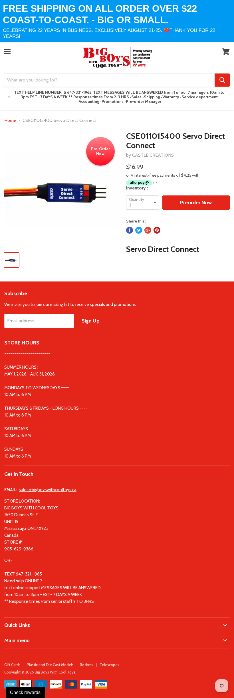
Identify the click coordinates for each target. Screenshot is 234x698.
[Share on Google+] (147, 230)
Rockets (86, 664)
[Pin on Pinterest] (157, 230)
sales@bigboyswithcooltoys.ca (47, 489)
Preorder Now (196, 202)
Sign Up (91, 321)
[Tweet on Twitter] (138, 230)
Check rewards (25, 692)
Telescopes (109, 664)
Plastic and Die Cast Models (50, 664)
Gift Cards (12, 664)
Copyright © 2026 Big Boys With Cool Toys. (40, 672)
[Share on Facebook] (129, 230)
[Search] (222, 80)
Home (10, 120)
